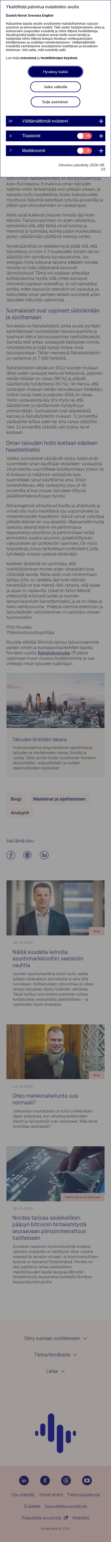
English (47, 15)
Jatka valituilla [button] (55, 87)
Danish (11, 15)
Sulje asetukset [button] (55, 102)
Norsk (22, 15)
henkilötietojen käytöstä (59, 58)
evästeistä (28, 58)
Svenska (34, 15)
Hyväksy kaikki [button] (55, 72)
